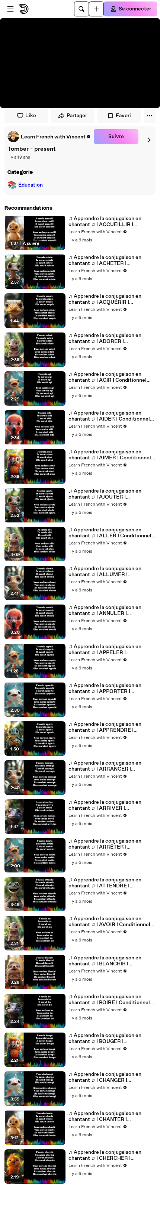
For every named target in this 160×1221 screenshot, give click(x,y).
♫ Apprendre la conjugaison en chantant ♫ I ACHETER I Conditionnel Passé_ (104, 260)
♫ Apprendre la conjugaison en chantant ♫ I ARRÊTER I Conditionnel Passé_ (104, 844)
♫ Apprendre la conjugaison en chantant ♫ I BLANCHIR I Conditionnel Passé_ (104, 961)
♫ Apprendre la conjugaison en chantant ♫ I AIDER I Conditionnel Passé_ (109, 416)
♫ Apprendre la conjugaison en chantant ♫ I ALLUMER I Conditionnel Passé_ (104, 572)
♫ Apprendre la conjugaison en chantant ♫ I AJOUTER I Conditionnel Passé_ (104, 494)
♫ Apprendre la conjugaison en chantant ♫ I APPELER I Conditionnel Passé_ (104, 650)
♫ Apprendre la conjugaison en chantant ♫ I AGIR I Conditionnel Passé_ (107, 377)
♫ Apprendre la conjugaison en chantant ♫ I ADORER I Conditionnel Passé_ (104, 338)
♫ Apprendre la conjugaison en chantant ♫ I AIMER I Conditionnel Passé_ (109, 455)
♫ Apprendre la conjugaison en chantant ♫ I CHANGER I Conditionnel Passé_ (104, 1077)
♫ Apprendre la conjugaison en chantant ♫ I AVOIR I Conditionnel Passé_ (109, 922)
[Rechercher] (81, 8)
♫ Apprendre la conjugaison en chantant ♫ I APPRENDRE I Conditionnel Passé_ (104, 727)
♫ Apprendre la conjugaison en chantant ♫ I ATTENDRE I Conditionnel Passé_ (104, 883)
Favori (123, 115)
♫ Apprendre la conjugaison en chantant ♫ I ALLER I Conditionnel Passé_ (109, 533)
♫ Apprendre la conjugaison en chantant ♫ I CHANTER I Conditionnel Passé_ (104, 1116)
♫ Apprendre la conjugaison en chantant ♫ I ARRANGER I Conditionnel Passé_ (104, 766)
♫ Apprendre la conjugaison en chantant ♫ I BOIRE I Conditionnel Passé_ (109, 1000)
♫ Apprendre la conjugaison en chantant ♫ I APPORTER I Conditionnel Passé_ (104, 688)
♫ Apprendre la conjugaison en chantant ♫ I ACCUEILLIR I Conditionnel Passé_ (104, 222)
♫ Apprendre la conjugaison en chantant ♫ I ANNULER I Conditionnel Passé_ (104, 610)
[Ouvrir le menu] (10, 8)
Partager (77, 115)
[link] (49, 137)
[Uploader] (96, 8)
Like (30, 115)
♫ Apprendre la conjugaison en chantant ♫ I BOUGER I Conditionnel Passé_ (104, 1038)
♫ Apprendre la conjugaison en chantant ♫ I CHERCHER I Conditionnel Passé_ (104, 1155)
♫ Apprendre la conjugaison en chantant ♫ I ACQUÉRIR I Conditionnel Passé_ (104, 299)
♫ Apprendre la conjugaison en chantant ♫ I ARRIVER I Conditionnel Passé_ (104, 805)
